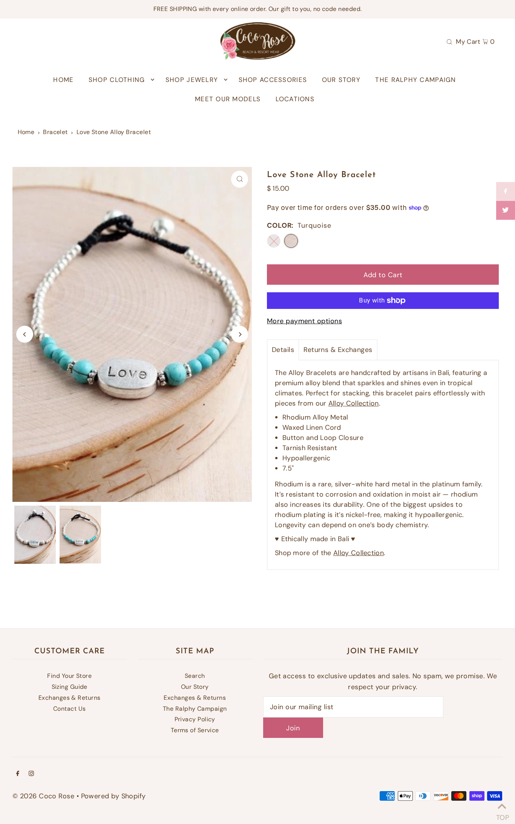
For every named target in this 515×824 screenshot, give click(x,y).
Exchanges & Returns (69, 698)
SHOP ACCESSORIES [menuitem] (273, 80)
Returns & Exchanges (337, 349)
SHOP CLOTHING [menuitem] (117, 80)
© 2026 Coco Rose (43, 796)
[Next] (239, 334)
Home (26, 132)
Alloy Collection (353, 403)
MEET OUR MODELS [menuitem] (228, 99)
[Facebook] (17, 773)
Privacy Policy (195, 719)
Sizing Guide (69, 687)
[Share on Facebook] (505, 191)
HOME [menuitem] (63, 80)
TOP (501, 814)
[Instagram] (31, 773)
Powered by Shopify (113, 796)
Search (195, 676)
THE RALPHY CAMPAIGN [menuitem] (415, 80)
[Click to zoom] (239, 179)
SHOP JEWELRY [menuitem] (192, 80)
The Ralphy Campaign (195, 709)
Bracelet (55, 132)
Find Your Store (69, 676)
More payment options (304, 321)
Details (283, 349)
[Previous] (24, 334)
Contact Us (69, 709)
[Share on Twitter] (505, 210)
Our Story (195, 687)
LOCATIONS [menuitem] (295, 99)
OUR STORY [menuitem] (341, 80)
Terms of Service (195, 730)
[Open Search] (449, 41)
